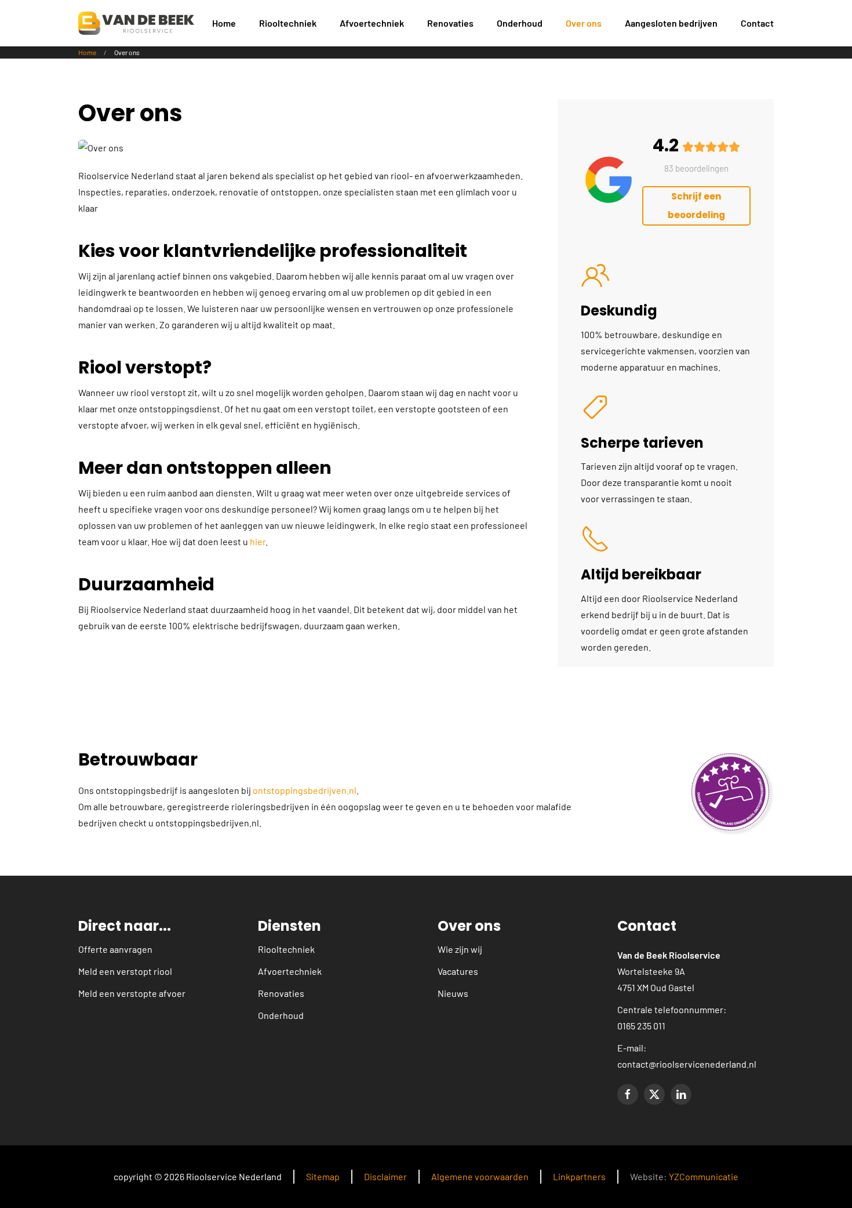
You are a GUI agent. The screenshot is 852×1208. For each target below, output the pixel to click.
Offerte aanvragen (115, 949)
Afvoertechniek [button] (372, 22)
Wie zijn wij (460, 949)
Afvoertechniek (290, 971)
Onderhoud (519, 22)
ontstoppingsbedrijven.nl (304, 790)
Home (224, 22)
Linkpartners (579, 1176)
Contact (757, 22)
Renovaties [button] (450, 22)
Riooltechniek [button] (287, 22)
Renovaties (281, 993)
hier (257, 541)
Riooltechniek (286, 949)
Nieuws (453, 993)
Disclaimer (385, 1176)
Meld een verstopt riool (125, 971)
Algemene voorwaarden (480, 1176)
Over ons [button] (584, 22)
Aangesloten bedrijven (671, 22)
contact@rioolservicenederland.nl (686, 1063)
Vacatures (458, 971)
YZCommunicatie (703, 1176)
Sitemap (323, 1176)
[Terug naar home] (136, 23)
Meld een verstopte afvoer (131, 993)
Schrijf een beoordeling (696, 205)
